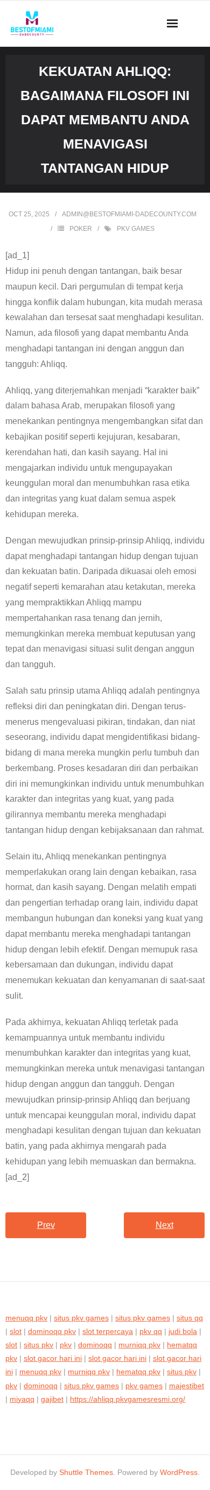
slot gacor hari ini (53, 1358)
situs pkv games (81, 1318)
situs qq (190, 1318)
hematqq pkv (138, 1371)
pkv (66, 1344)
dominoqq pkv (52, 1331)
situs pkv (38, 1344)
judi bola (183, 1331)
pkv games (136, 228)
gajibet (52, 1399)
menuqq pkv (26, 1318)
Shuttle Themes (86, 1472)
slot (16, 1331)
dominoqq (95, 1344)
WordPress (179, 1472)
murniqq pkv (139, 1344)
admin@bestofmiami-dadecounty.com (129, 214)
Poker (80, 228)
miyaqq (22, 1399)
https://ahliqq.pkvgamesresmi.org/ (127, 1399)
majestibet (186, 1385)
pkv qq (150, 1331)
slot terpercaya (107, 1331)
